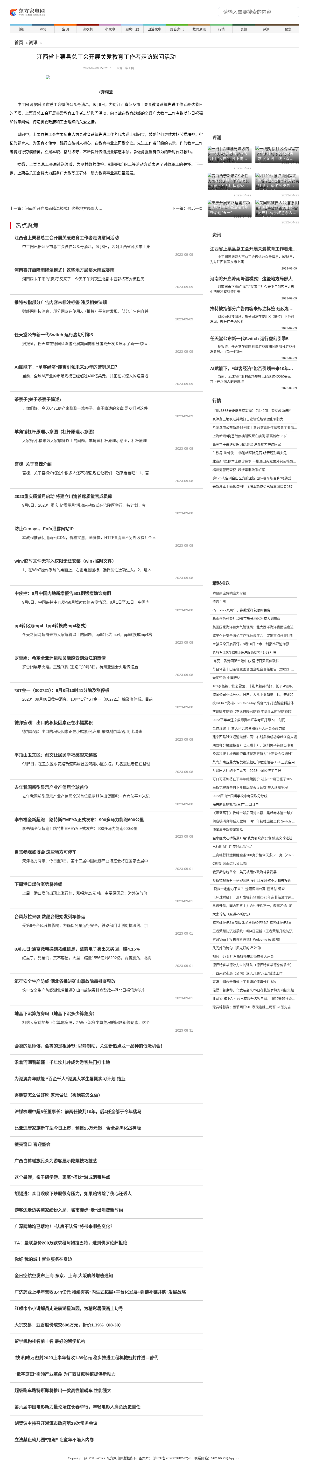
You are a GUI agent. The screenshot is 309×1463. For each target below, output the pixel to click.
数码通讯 (199, 29)
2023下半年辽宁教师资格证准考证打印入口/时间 (248, 720)
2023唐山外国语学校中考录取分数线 (239, 796)
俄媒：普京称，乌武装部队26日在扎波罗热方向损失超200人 (257, 990)
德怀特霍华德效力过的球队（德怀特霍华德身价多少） (253, 965)
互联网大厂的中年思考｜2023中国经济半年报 (246, 771)
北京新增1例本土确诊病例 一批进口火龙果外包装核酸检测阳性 (259, 461)
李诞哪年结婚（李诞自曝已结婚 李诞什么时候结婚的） (253, 711)
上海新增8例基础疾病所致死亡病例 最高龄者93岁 (249, 436)
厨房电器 (132, 29)
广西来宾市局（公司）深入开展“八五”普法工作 (247, 973)
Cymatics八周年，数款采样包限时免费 (241, 610)
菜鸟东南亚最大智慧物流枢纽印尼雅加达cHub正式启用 (253, 762)
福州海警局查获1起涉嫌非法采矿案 (238, 470)
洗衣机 (88, 29)
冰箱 (43, 29)
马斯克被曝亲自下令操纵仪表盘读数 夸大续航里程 (250, 787)
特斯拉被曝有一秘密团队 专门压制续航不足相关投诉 (251, 880)
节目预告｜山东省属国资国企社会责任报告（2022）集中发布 (258, 669)
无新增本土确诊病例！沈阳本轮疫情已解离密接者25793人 (256, 487)
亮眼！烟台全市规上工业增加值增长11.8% (244, 982)
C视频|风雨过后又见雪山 (231, 863)
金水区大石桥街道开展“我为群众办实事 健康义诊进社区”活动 (258, 838)
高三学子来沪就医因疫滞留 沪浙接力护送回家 (246, 444)
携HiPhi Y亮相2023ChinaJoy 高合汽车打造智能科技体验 (254, 703)
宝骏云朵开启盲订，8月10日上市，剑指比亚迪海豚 (250, 644)
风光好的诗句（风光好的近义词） (237, 948)
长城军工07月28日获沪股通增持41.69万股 (244, 652)
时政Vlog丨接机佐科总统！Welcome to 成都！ (247, 939)
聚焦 (288, 29)
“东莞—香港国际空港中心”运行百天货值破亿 (245, 661)
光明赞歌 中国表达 (226, 678)
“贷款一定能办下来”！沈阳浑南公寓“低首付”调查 (248, 889)
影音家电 (177, 29)
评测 (266, 29)
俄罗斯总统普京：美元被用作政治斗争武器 (244, 872)
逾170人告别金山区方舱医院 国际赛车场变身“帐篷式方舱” (255, 478)
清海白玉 (219, 602)
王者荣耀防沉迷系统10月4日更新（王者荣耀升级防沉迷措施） (259, 931)
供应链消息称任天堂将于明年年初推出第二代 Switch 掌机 (255, 821)
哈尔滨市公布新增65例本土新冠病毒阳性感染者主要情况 (254, 427)
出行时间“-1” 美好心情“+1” (232, 847)
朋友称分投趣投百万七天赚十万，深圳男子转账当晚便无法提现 (259, 745)
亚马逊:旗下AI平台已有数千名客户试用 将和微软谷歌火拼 (255, 999)
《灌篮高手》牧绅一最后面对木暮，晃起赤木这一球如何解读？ (259, 813)
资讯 (243, 29)
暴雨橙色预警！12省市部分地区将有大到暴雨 (246, 619)
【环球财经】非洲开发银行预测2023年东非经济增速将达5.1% (259, 897)
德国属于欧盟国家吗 (227, 830)
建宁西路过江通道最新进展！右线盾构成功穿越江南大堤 (254, 737)
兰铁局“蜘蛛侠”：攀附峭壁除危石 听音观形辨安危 (249, 453)
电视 (21, 29)
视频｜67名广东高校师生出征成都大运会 (243, 956)
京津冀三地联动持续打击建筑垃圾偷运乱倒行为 (247, 419)
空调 (65, 29)
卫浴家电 (154, 29)
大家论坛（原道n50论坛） (232, 914)
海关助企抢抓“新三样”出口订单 (235, 804)
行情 (221, 29)
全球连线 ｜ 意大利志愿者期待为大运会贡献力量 (248, 728)
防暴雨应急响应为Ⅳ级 (229, 593)
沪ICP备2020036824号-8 (172, 1458)
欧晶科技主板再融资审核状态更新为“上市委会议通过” (252, 754)
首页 (18, 42)
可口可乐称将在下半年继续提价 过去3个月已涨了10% (252, 779)
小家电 (110, 29)
